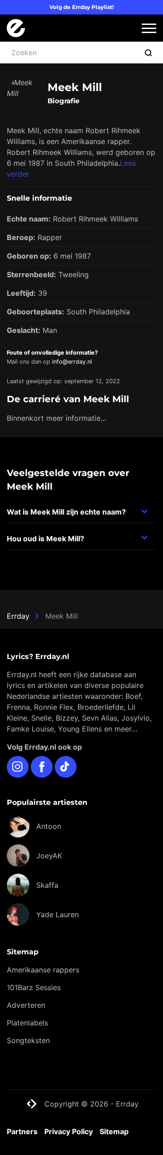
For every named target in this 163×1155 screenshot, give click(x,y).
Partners (22, 1131)
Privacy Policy (68, 1131)
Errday (18, 616)
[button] (149, 28)
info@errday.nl (72, 361)
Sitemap (114, 1131)
